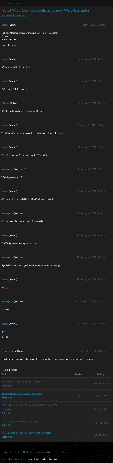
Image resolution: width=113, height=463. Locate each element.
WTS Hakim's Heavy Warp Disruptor (21, 381)
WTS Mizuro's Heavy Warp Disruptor (21, 393)
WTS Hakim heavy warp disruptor (19, 420)
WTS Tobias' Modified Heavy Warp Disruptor (26, 432)
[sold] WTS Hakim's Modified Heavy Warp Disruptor (45, 10)
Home (4, 452)
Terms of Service (44, 452)
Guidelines (28, 452)
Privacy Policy (61, 452)
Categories (15, 452)
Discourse (18, 459)
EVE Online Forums (11, 3)
